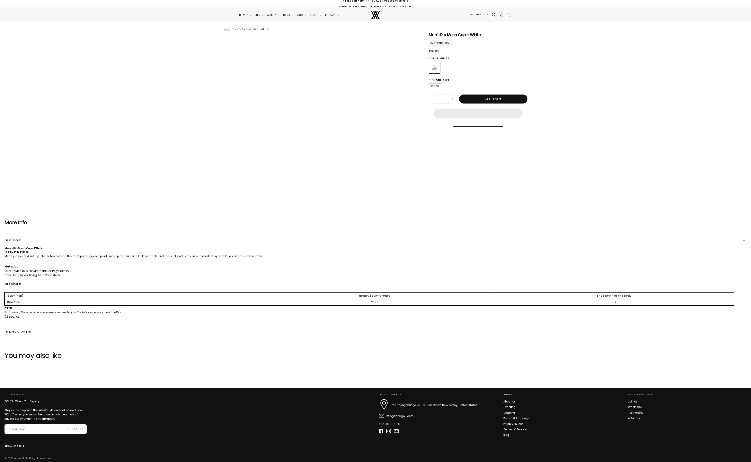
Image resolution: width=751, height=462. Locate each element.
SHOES (314, 15)
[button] (478, 110)
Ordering (509, 407)
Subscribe (75, 429)
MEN (257, 15)
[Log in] (501, 15)
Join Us (632, 401)
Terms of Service (515, 429)
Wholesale (635, 407)
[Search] (493, 15)
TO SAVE (330, 15)
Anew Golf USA (14, 446)
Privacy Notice (513, 424)
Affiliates (634, 418)
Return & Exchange (516, 418)
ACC (300, 15)
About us (509, 401)
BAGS (287, 15)
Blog (506, 435)
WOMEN (272, 15)
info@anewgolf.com (400, 416)
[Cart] (509, 15)
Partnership (635, 413)
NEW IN (244, 15)
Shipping (509, 413)
